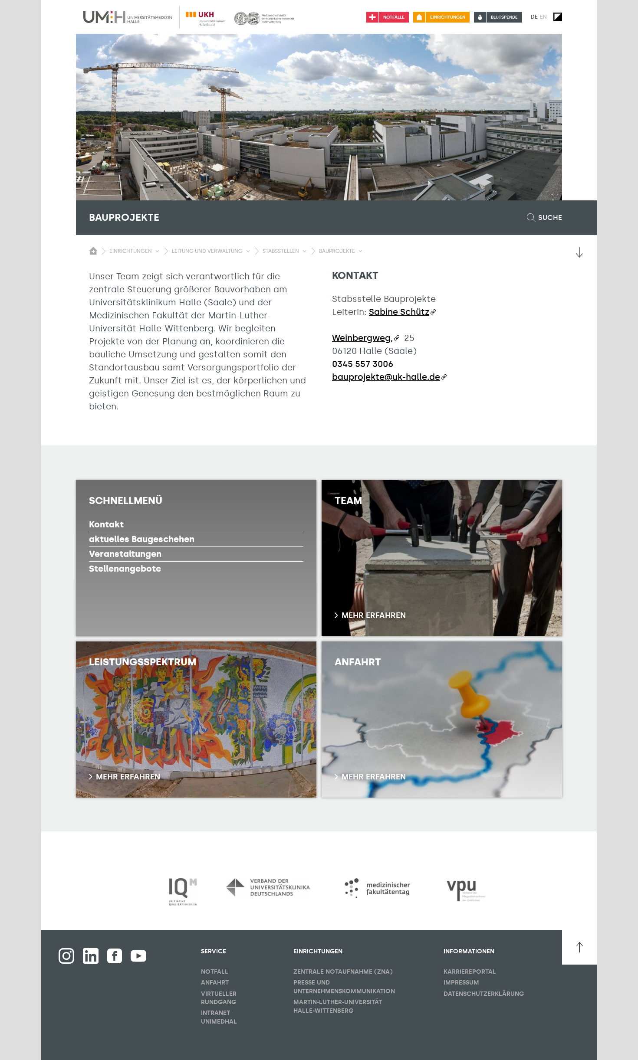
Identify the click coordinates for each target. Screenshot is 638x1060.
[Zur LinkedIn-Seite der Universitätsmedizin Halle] (91, 956)
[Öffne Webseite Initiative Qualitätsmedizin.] (182, 892)
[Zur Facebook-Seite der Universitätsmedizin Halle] (114, 956)
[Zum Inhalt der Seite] (579, 252)
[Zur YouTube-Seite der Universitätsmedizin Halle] (138, 956)
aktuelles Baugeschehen (141, 539)
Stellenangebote (125, 568)
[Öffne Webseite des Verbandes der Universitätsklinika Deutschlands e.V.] (267, 887)
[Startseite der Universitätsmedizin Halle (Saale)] (127, 17)
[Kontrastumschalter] (557, 17)
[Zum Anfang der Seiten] (579, 947)
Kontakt (106, 524)
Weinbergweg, (362, 338)
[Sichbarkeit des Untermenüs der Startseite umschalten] (93, 250)
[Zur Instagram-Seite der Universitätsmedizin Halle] (66, 956)
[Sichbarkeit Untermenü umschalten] (157, 251)
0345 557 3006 (362, 364)
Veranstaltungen (125, 554)
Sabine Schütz (399, 312)
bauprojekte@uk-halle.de (386, 377)
